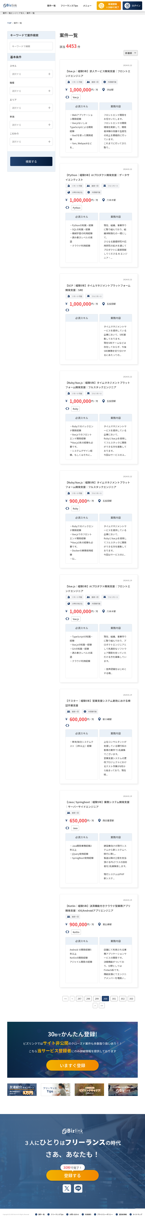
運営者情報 (123, 1214)
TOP (9, 22)
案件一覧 (51, 5)
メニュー (87, 5)
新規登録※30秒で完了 (112, 5)
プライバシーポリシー (105, 1214)
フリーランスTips (69, 5)
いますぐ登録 (72, 1065)
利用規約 (88, 1214)
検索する (31, 161)
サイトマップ (137, 1214)
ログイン (136, 5)
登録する (72, 1174)
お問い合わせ (74, 1214)
